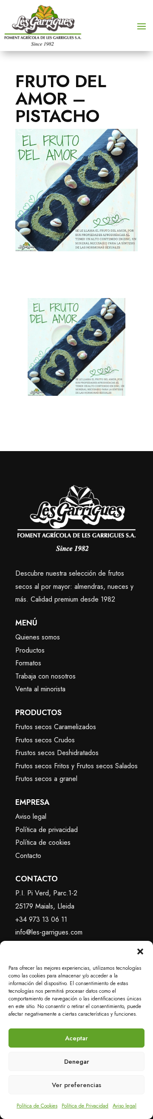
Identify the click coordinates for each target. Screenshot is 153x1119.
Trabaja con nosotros (45, 676)
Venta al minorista (40, 689)
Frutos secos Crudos (45, 740)
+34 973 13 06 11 (41, 919)
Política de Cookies (37, 1106)
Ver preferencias (76, 1085)
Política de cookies (43, 842)
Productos (30, 650)
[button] (140, 951)
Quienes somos (37, 637)
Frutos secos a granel (46, 779)
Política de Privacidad (85, 1106)
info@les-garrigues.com (48, 932)
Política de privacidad (46, 830)
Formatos (28, 663)
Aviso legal (124, 1106)
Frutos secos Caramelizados (55, 727)
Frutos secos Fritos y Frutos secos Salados (76, 766)
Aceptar (76, 1038)
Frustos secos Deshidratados (57, 753)
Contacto (28, 856)
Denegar (76, 1061)
